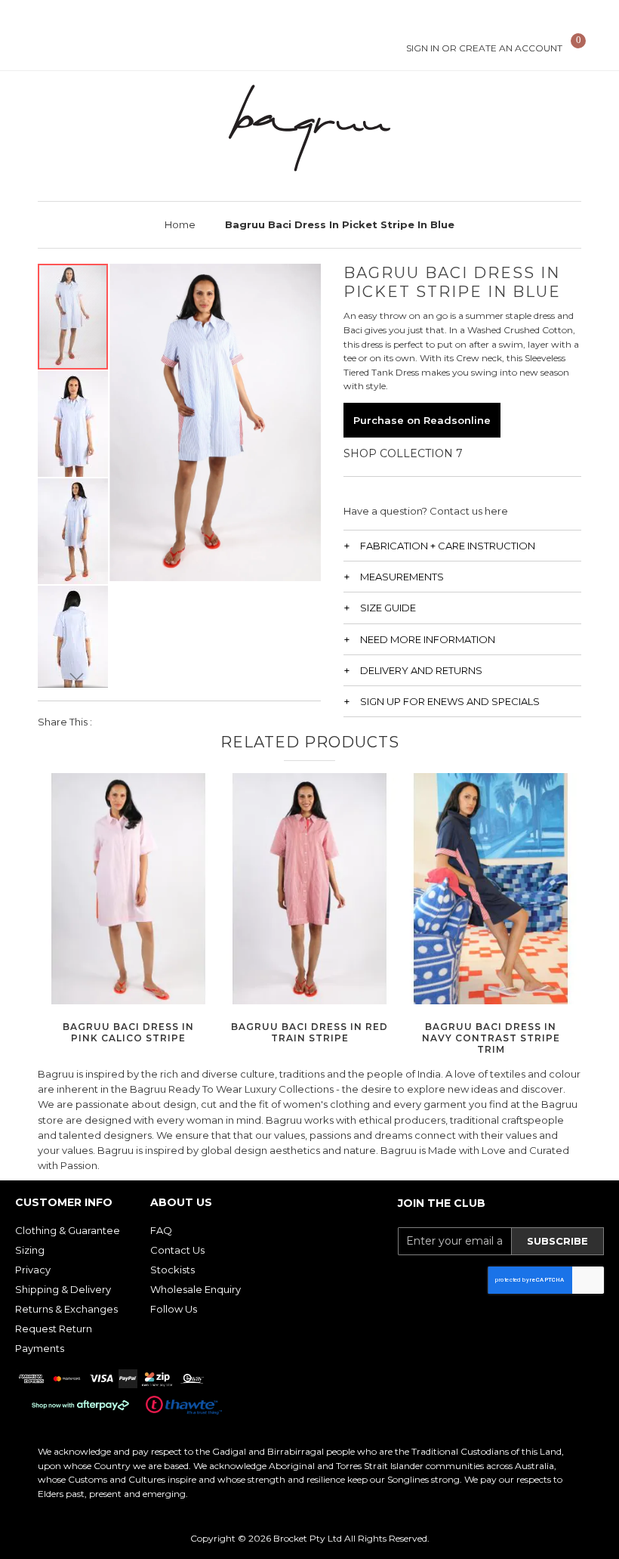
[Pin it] (165, 722)
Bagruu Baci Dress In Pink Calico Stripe (128, 1032)
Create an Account (510, 48)
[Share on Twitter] (139, 722)
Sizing (30, 1250)
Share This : (65, 722)
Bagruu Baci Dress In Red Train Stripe (309, 1032)
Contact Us (177, 1250)
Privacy (33, 1270)
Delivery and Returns (421, 670)
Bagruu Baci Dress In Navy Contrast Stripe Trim (491, 1038)
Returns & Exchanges (66, 1309)
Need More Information (427, 639)
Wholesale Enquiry (195, 1289)
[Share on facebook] (113, 722)
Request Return (53, 1328)
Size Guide (388, 608)
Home (180, 224)
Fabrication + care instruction (447, 546)
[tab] (462, 545)
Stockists (172, 1270)
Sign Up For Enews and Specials (450, 701)
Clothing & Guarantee (67, 1230)
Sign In (422, 48)
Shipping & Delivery (63, 1289)
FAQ (161, 1230)
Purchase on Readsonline (422, 420)
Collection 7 (421, 453)
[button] (73, 423)
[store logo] (309, 128)
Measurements (402, 577)
